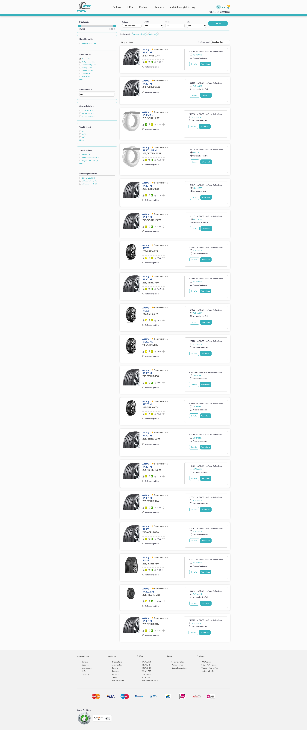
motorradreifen (208, 671)
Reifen (117, 7)
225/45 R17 (146, 665)
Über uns (159, 7)
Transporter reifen (209, 668)
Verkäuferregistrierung (182, 7)
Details (194, 64)
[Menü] (110, 716)
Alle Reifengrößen (150, 680)
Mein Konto (223, 7)
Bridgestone (117, 662)
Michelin (115, 674)
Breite (146, 22)
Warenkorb (205, 64)
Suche (218, 23)
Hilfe (130, 7)
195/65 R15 (146, 671)
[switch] (108, 718)
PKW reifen (206, 662)
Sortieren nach (204, 42)
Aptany (86, 59)
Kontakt (143, 7)
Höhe (167, 22)
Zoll (188, 22)
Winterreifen (177, 665)
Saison (125, 22)
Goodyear (116, 671)
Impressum (87, 668)
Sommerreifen (138, 34)
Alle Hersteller (118, 680)
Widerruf (85, 674)
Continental (116, 665)
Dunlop (115, 668)
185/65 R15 (146, 677)
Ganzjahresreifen (178, 668)
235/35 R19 (146, 674)
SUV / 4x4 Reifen (208, 665)
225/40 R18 (146, 668)
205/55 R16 (146, 662)
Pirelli (114, 677)
